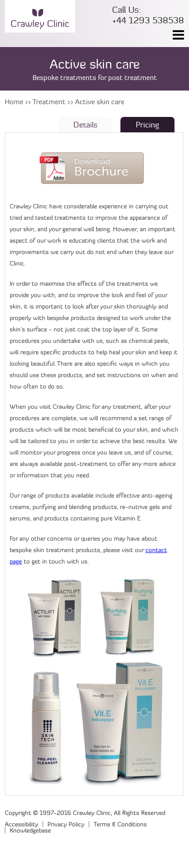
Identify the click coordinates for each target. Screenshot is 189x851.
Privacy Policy (65, 824)
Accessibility (21, 824)
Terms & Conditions (120, 824)
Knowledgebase (30, 830)
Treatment (49, 101)
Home (14, 101)
